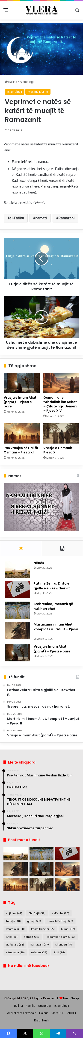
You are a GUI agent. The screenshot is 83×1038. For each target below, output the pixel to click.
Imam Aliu (15, 929)
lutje (12, 936)
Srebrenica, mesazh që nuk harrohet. (53, 606)
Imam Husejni (43, 929)
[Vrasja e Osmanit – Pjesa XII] (61, 433)
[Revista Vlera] (41, 10)
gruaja (34, 921)
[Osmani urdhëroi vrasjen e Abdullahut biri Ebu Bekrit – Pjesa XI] (67, 884)
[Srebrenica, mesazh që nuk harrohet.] (17, 610)
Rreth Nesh (41, 1020)
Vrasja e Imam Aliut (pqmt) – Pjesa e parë (20, 402)
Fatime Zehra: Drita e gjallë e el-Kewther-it (52, 586)
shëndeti (64, 944)
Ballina (12, 82)
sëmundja (15, 952)
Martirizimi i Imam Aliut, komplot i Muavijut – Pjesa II (56, 629)
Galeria (43, 1013)
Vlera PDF (57, 1013)
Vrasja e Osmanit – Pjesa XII (59, 450)
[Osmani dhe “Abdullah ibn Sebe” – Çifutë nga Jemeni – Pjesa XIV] (61, 383)
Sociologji (44, 1005)
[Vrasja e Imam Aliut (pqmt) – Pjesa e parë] (22, 383)
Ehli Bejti (37, 913)
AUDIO (71, 1013)
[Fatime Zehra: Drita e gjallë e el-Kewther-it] (17, 589)
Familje (30, 1005)
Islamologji (27, 82)
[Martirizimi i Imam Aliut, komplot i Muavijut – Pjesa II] (17, 630)
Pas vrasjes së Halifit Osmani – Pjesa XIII (21, 450)
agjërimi (14, 913)
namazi (41, 218)
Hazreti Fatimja (60, 921)
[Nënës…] (17, 569)
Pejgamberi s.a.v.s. (61, 936)
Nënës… (40, 563)
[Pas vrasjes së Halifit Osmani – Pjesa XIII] (22, 433)
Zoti (59, 952)
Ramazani (66, 218)
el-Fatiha (17, 218)
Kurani (68, 929)
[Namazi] (41, 529)
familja (13, 921)
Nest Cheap (71, 998)
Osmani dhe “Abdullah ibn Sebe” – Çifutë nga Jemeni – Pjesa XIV (60, 404)
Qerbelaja (15, 944)
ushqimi (39, 952)
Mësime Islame (38, 91)
